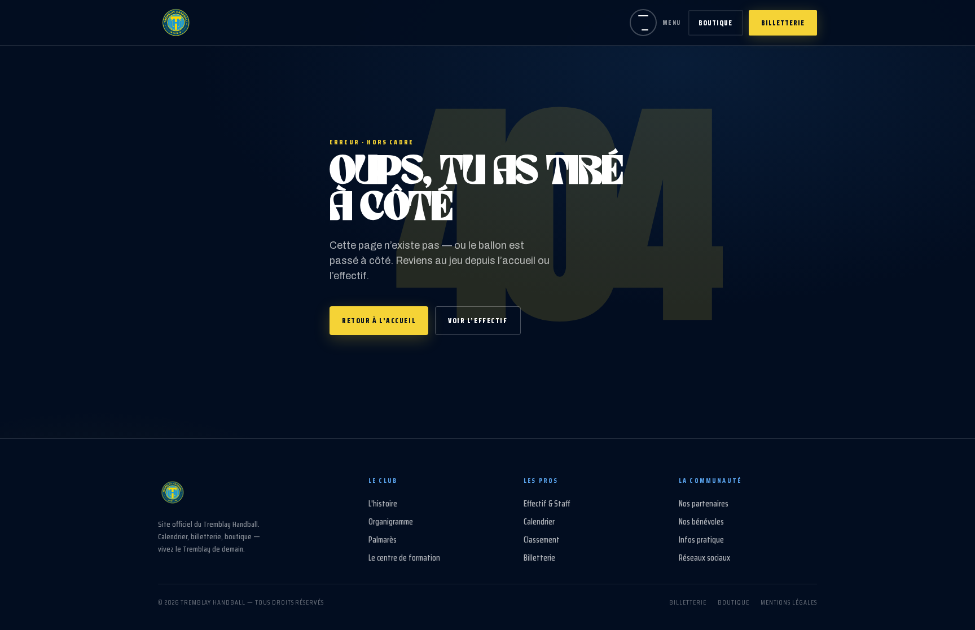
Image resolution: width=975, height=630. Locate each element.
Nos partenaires (703, 503)
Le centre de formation (404, 558)
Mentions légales (789, 602)
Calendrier (539, 522)
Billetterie (783, 23)
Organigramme (390, 522)
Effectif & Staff (547, 503)
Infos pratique (701, 540)
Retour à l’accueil (379, 321)
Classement (542, 540)
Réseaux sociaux (704, 558)
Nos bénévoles (701, 522)
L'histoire (382, 503)
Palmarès (382, 540)
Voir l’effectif (477, 321)
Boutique (715, 23)
